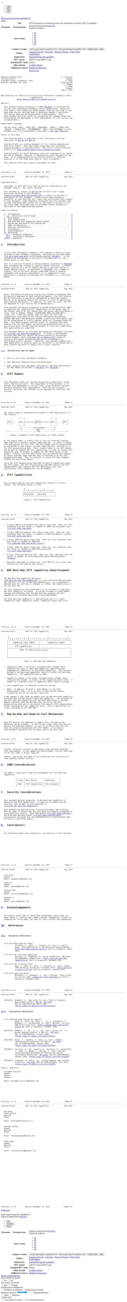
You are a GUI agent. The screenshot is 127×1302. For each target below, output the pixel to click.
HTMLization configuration (12, 1287)
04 (35, 42)
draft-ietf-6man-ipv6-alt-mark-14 (31, 949)
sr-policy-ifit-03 (23, 969)
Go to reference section (13, 1300)
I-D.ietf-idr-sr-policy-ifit (41, 337)
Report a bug (34, 71)
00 (35, 33)
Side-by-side (92, 49)
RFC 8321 (44, 1055)
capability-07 (21, 960)
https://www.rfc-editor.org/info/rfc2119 (35, 1006)
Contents (14, 1285)
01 (35, 35)
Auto (8, 12)
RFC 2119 (55, 131)
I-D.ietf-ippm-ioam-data (16, 256)
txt (30, 65)
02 (35, 37)
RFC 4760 (57, 1042)
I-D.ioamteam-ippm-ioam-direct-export (26, 543)
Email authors (34, 54)
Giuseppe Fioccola (36, 52)
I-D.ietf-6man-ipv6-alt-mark (47, 815)
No (11, 1280)
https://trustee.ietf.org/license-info (23, 195)
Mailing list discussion (38, 68)
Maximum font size (8, 1293)
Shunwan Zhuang (61, 52)
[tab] (8, 1221)
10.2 (8, 236)
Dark (8, 9)
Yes (5, 1280)
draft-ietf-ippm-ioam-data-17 (47, 977)
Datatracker (5, 1210)
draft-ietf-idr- (65, 968)
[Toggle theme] (2, 2)
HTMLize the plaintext (13, 1290)
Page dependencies (41, 1293)
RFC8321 (56, 256)
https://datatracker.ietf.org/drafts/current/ (39, 150)
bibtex (34, 65)
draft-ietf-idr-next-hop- (55, 958)
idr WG (52, 26)
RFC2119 (64, 131)
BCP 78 (21, 140)
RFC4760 (54, 368)
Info (6, 1285)
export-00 (19, 1027)
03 (35, 40)
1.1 (7, 216)
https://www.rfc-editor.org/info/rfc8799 (35, 1064)
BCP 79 (32, 140)
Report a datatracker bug (10, 1276)
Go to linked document (35, 1300)
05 (35, 44)
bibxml (39, 65)
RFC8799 (67, 264)
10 (5, 233)
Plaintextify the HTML (35, 1290)
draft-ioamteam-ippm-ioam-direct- (53, 1025)
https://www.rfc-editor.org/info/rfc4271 (35, 1036)
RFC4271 (48, 107)
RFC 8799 (31, 1062)
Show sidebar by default (10, 1278)
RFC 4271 (55, 1032)
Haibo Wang (75, 52)
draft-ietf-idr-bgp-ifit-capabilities (41, 57)
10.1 (8, 234)
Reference (16, 1295)
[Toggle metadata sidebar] (2, 16)
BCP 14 (39, 1002)
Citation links (6, 1297)
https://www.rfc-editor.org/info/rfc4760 (35, 1045)
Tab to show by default (10, 1283)
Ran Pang (49, 52)
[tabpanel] (63, 1253)
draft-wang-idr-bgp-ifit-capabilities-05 (36, 99)
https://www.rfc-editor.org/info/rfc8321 (49, 1057)
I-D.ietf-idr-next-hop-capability (24, 333)
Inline (101, 49)
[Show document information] (7, 21)
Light (8, 6)
